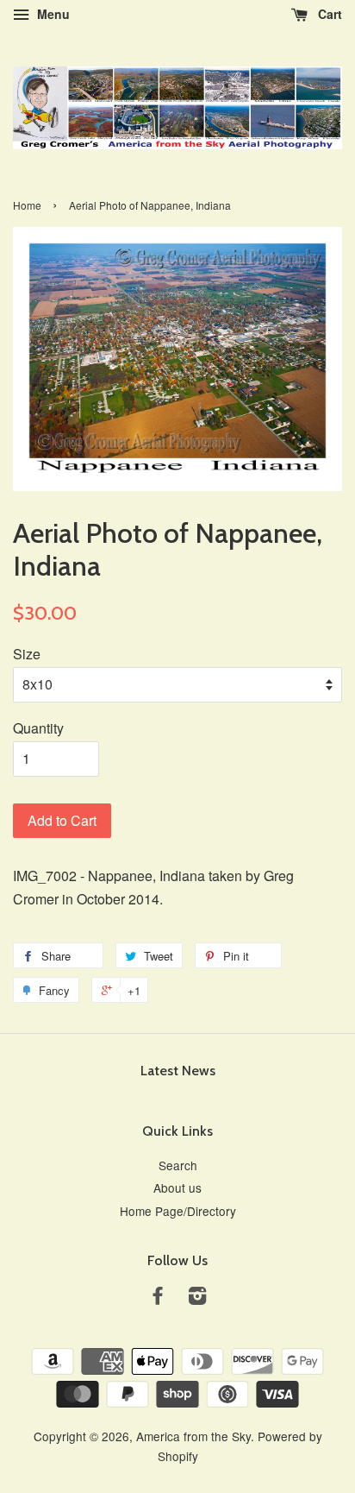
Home (27, 205)
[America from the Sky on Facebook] (157, 1298)
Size (26, 654)
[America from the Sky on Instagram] (197, 1298)
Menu (52, 13)
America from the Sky (193, 1436)
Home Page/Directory (178, 1210)
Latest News (177, 1070)
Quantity (38, 728)
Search (178, 1165)
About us (177, 1187)
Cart (328, 13)
